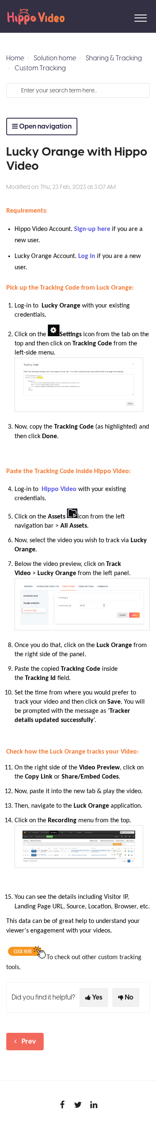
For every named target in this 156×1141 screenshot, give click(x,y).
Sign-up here (92, 229)
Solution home (55, 58)
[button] (140, 16)
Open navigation (45, 126)
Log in (86, 256)
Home (15, 58)
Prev (29, 1041)
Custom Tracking (40, 68)
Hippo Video (59, 489)
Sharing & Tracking (114, 58)
